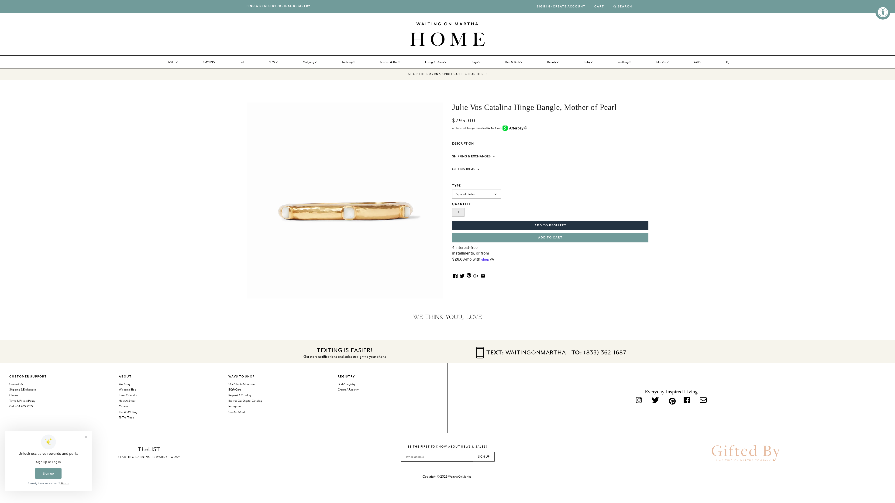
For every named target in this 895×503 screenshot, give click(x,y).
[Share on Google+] (475, 275)
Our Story (124, 384)
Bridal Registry (294, 6)
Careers (123, 406)
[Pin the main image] (469, 275)
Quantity (461, 204)
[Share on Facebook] (455, 275)
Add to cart (550, 237)
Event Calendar (128, 395)
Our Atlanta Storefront (241, 384)
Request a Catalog (239, 395)
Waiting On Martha (460, 477)
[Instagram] (639, 400)
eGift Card (234, 389)
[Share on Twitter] (462, 275)
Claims (13, 395)
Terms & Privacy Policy (22, 401)
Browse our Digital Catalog (245, 401)
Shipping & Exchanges (22, 389)
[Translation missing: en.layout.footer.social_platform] (703, 400)
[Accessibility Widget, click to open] (882, 12)
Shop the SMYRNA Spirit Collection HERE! (447, 74)
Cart (599, 6)
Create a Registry (348, 389)
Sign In (543, 6)
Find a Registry (262, 6)
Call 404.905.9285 (21, 406)
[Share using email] (483, 275)
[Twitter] (655, 400)
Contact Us (16, 384)
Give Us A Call (236, 412)
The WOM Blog (128, 412)
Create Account (569, 6)
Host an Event (127, 401)
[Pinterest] (671, 400)
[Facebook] (687, 400)
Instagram (234, 406)
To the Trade (126, 417)
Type (456, 185)
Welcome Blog (127, 389)
